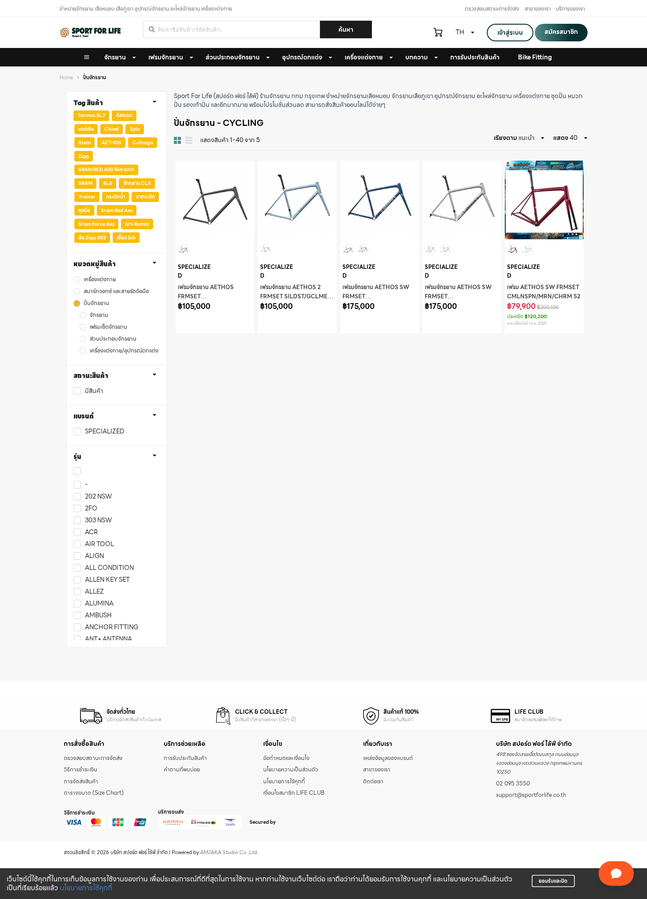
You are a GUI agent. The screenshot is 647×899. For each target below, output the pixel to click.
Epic (135, 129)
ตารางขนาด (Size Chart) (94, 793)
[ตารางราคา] (188, 140)
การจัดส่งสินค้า (81, 781)
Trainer (87, 197)
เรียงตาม (505, 137)
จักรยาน (115, 57)
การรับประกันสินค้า (185, 758)
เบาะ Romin (137, 224)
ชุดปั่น (558, 96)
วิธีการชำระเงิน (80, 769)
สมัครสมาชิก (561, 32)
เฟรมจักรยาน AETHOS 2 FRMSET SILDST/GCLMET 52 (295, 296)
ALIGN (94, 556)
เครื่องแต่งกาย (364, 57)
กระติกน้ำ (115, 197)
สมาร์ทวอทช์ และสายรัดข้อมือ (116, 291)
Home (66, 77)
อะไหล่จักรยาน (494, 96)
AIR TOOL (99, 544)
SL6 (107, 183)
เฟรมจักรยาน (165, 57)
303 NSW (98, 520)
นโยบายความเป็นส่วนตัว (290, 769)
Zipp (83, 156)
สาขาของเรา (538, 8)
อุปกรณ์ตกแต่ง (302, 57)
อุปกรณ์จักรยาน (454, 96)
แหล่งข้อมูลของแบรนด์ (388, 758)
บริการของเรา (570, 8)
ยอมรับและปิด (553, 881)
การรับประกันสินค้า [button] (475, 57)
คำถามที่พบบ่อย (182, 769)
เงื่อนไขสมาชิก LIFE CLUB (293, 793)
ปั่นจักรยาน (96, 303)
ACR (91, 532)
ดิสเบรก (124, 115)
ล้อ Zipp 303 (92, 238)
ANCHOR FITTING (111, 627)
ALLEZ (94, 591)
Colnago (142, 143)
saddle (86, 129)
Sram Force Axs (96, 224)
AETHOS (111, 143)
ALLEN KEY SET (107, 579)
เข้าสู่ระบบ (510, 32)
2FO (91, 508)
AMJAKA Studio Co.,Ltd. (229, 852)
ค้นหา (345, 29)
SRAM (85, 183)
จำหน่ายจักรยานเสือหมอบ (358, 96)
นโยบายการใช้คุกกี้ (86, 887)
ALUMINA (99, 603)
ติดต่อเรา (373, 781)
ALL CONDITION (109, 568)
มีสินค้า (94, 391)
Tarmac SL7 (91, 115)
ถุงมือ (84, 210)
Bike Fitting (535, 57)
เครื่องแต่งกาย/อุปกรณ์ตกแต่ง (124, 351)
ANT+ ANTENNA (108, 639)
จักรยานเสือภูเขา (412, 96)
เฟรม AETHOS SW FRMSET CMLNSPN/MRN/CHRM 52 (544, 292)
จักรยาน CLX (137, 183)
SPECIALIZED (104, 431)
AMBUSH (98, 615)
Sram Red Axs (116, 210)
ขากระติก (145, 197)
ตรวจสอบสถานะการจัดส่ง (492, 8)
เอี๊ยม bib (126, 238)
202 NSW (98, 496)
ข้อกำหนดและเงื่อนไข (286, 758)
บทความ (416, 57)
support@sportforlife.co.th (531, 795)
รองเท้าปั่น (196, 105)
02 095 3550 (513, 783)
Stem (84, 143)
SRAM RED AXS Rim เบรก (106, 169)
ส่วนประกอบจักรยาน (233, 57)
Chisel (111, 129)
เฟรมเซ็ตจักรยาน (108, 327)
